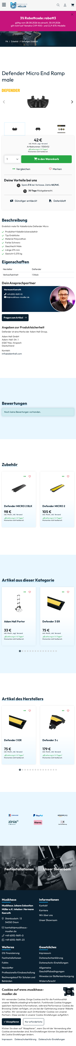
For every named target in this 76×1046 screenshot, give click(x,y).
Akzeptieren (12, 1021)
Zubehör (15, 41)
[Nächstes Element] (72, 102)
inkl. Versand (17, 514)
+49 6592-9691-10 (14, 294)
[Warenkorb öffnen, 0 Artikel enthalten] (72, 5)
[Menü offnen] (4, 4)
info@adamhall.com (12, 353)
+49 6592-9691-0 (14, 935)
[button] (14, 129)
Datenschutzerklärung (25, 1039)
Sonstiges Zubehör (30, 41)
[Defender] (11, 90)
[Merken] (31, 476)
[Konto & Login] (65, 5)
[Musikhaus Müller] (19, 5)
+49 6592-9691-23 (15, 939)
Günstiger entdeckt (25, 200)
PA (7, 41)
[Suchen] (58, 5)
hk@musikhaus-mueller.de (17, 297)
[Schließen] (72, 14)
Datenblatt (59, 200)
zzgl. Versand (42, 144)
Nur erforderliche (33, 1021)
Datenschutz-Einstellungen (52, 1039)
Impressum (7, 1039)
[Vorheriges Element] (4, 102)
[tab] (20, 651)
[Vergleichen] (26, 476)
